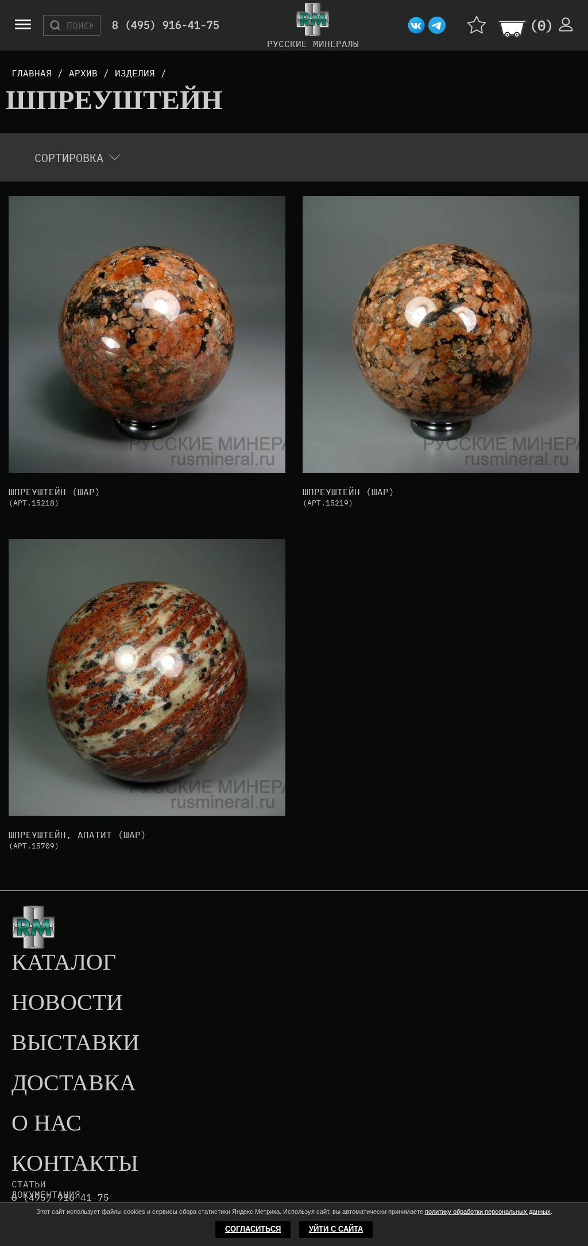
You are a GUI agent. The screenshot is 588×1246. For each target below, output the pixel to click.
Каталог (63, 963)
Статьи (28, 1184)
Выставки (75, 1043)
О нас (46, 1124)
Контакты (74, 1164)
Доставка (73, 1083)
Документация (45, 1194)
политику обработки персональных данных (488, 1211)
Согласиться (253, 1229)
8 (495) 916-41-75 (165, 26)
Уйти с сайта (336, 1229)
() (541, 25)
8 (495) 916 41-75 (60, 1197)
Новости (67, 1003)
